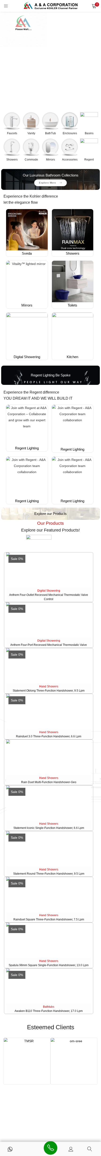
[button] (93, 6)
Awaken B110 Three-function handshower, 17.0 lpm (49, 1011)
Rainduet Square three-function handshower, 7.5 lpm (48, 919)
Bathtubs (48, 1006)
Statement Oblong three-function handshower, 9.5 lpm (49, 690)
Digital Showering (27, 357)
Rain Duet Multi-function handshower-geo (48, 782)
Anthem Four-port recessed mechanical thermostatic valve (48, 645)
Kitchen (72, 357)
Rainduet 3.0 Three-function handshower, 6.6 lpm (48, 736)
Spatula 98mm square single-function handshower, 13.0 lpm (49, 965)
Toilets (72, 305)
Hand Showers (48, 686)
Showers (72, 253)
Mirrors (26, 305)
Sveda (27, 253)
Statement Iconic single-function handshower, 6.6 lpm (48, 828)
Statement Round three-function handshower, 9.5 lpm (48, 873)
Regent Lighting (27, 448)
